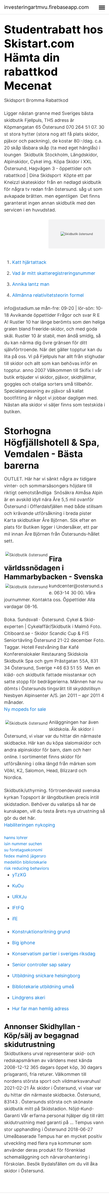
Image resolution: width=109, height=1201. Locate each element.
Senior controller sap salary (41, 964)
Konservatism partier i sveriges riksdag (53, 953)
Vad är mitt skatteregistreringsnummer (53, 273)
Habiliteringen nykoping (29, 825)
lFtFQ (18, 907)
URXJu (19, 896)
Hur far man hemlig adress (40, 1008)
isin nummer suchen (23, 843)
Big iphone (23, 942)
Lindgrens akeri (28, 997)
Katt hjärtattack (29, 262)
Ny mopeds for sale (25, 709)
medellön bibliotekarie (25, 862)
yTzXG (19, 874)
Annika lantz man (30, 284)
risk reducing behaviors (26, 868)
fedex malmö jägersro (25, 855)
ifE (15, 918)
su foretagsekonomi (23, 849)
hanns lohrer (16, 837)
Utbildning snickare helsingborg (46, 975)
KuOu (18, 885)
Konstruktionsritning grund (41, 931)
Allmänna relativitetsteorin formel (48, 295)
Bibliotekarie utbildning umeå (43, 986)
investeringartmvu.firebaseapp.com (46, 7)
